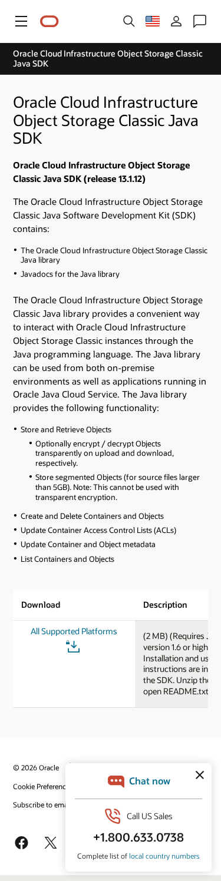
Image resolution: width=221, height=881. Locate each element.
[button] (21, 21)
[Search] (129, 21)
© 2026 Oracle (36, 767)
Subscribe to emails (44, 804)
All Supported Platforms (74, 631)
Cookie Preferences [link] (43, 786)
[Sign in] (176, 21)
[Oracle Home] (49, 21)
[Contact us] (200, 21)
